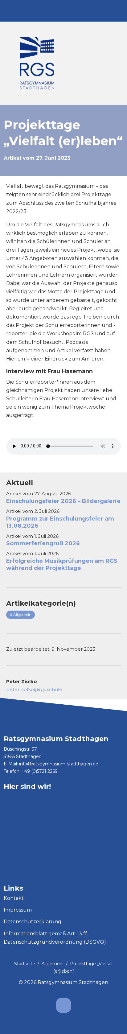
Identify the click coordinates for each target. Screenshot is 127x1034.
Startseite (24, 963)
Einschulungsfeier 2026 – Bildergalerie (63, 501)
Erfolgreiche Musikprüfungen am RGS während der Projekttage (61, 564)
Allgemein (52, 963)
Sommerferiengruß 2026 (43, 543)
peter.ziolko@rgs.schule (34, 689)
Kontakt (14, 898)
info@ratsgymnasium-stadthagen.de (58, 764)
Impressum (18, 910)
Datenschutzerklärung (32, 922)
